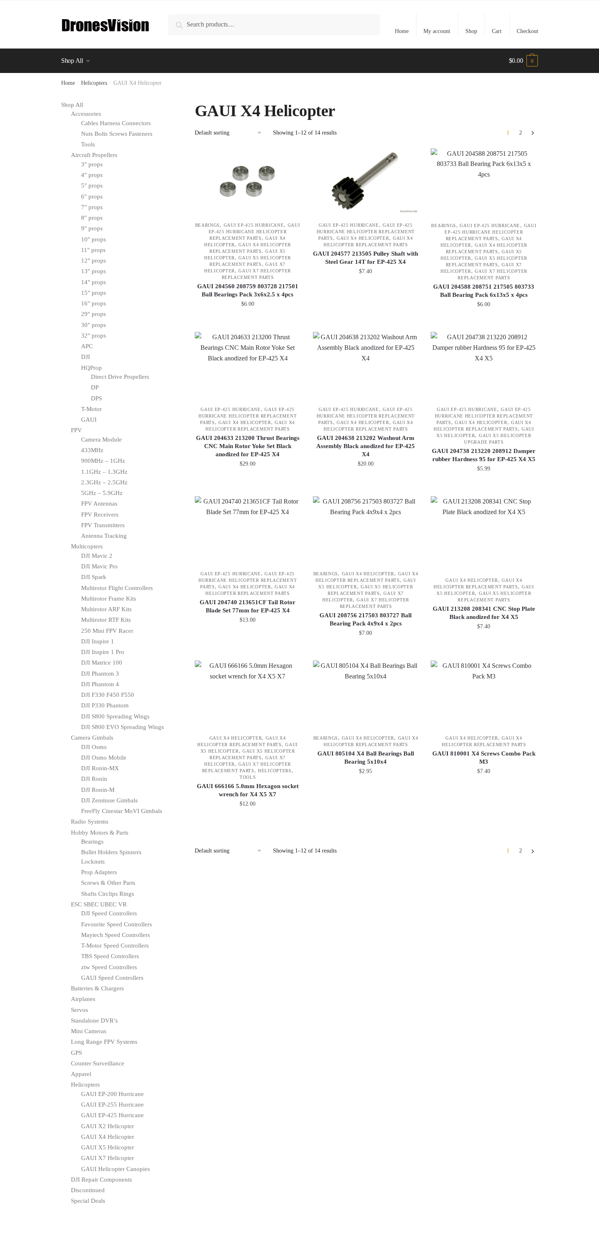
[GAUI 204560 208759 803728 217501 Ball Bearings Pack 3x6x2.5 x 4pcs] (248, 181)
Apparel (81, 1074)
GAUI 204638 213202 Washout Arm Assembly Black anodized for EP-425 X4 (365, 446)
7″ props (92, 207)
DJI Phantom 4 (100, 684)
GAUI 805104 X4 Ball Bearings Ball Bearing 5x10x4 (365, 757)
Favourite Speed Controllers (116, 924)
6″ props (92, 196)
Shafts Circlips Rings (107, 893)
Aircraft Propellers (94, 155)
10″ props (93, 239)
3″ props (92, 164)
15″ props (93, 292)
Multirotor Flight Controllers (117, 588)
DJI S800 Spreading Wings (115, 716)
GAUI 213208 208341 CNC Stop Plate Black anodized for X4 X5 (484, 612)
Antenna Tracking (104, 535)
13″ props (93, 271)
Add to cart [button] (247, 322)
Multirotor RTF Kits (106, 619)
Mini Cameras (88, 1031)
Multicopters (87, 546)
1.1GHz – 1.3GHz (104, 471)
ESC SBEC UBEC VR (99, 904)
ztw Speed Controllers (109, 967)
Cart (497, 31)
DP (95, 387)
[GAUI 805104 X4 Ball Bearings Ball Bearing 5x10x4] (366, 693)
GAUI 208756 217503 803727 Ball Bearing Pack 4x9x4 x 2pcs (365, 619)
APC (87, 346)
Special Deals (88, 1200)
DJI (85, 356)
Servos (79, 1010)
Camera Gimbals (92, 737)
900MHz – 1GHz (103, 460)
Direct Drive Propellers (120, 376)
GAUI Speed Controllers (112, 977)
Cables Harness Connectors (116, 123)
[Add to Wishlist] (290, 158)
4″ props (92, 175)
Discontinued (88, 1190)
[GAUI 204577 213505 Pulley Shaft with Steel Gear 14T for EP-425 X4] (366, 181)
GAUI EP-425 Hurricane (254, 225)
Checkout (527, 31)
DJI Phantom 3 (100, 673)
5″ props (92, 185)
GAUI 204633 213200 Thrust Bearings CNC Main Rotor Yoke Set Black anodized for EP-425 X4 (248, 446)
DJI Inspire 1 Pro (102, 652)
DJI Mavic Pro (99, 566)
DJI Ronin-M (98, 790)
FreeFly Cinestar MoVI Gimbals (121, 811)
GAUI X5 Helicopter (107, 1147)
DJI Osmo (94, 747)
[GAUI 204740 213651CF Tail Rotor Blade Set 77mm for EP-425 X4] (248, 529)
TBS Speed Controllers (110, 956)
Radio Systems (89, 821)
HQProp (91, 368)
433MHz (92, 450)
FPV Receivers (100, 514)
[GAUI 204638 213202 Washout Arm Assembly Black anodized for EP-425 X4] (366, 365)
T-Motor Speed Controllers (115, 945)
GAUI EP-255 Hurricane (112, 1104)
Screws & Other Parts (108, 882)
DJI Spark (93, 577)
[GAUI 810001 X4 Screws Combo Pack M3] (484, 693)
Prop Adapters (99, 872)
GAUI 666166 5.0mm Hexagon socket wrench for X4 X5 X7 (248, 790)
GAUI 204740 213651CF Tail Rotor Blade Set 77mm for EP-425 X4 (247, 606)
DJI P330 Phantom (105, 705)
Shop (471, 31)
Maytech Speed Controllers (115, 935)
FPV (76, 430)
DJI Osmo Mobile (103, 757)
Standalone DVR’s (94, 1020)
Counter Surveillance (97, 1063)
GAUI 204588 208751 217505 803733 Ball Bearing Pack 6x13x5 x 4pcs (483, 290)
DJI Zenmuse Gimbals (109, 800)
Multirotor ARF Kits (106, 609)
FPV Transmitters (103, 525)
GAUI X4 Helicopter (363, 238)
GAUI (89, 419)
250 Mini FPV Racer (107, 630)
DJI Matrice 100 (101, 662)
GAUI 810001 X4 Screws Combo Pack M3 (483, 757)
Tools (248, 777)
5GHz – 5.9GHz (102, 493)
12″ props (93, 260)
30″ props (93, 325)
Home (402, 31)
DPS (96, 398)
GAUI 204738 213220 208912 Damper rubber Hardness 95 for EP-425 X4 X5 (483, 455)
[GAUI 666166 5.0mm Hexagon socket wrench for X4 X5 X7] (248, 693)
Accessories (86, 113)
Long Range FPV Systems (104, 1041)
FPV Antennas (99, 503)
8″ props (92, 217)
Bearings (207, 225)
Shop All (72, 105)
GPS (76, 1052)
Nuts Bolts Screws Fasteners (116, 133)
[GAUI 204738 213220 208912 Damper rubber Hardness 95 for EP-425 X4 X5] (484, 365)
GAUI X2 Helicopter (107, 1126)
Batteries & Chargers (97, 988)
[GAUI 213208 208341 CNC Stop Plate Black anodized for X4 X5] (484, 532)
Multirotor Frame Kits (108, 598)
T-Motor (91, 409)
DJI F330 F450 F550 (107, 695)
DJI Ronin (94, 778)
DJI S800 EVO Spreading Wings (122, 727)
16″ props (93, 303)
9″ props (92, 228)
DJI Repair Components (101, 1179)
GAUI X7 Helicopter (107, 1158)
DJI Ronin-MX (100, 768)
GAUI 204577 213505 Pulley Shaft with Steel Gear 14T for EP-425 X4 (365, 257)
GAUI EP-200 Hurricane (112, 1094)
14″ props (93, 282)
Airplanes (83, 999)
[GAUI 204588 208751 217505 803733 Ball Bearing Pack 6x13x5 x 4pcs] (484, 181)
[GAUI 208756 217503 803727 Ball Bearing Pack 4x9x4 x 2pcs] (366, 529)
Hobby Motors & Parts (99, 832)
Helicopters (94, 83)
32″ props (93, 335)
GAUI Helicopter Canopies (115, 1169)
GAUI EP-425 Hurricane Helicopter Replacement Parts (254, 232)
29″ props (93, 314)
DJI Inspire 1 (97, 641)
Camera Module (101, 439)
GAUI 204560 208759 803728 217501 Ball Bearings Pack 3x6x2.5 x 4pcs (247, 290)
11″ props (93, 250)
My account (436, 31)
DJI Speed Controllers (109, 913)
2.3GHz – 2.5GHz (104, 482)
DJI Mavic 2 (96, 555)
